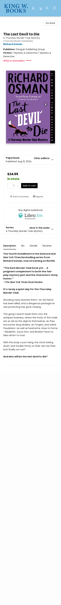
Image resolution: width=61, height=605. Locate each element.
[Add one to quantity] (18, 185)
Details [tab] (33, 245)
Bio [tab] (23, 245)
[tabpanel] (30, 309)
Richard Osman (12, 44)
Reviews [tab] (47, 245)
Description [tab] (9, 245)
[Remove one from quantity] (9, 185)
